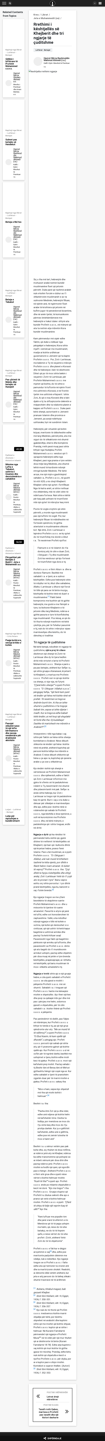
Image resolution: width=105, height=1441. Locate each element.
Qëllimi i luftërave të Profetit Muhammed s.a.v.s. (11, 64)
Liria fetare (12, 636)
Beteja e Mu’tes (13, 222)
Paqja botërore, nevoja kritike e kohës (13, 642)
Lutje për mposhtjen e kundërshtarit (12, 818)
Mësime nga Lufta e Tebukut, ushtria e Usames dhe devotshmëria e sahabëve (13, 471)
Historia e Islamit (13, 460)
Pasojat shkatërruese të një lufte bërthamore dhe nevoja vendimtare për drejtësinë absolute (13, 732)
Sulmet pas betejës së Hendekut (11, 142)
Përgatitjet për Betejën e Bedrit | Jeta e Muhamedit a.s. (13, 561)
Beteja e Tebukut (9, 300)
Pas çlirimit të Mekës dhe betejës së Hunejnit (12, 383)
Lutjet (8, 809)
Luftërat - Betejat (10, 134)
